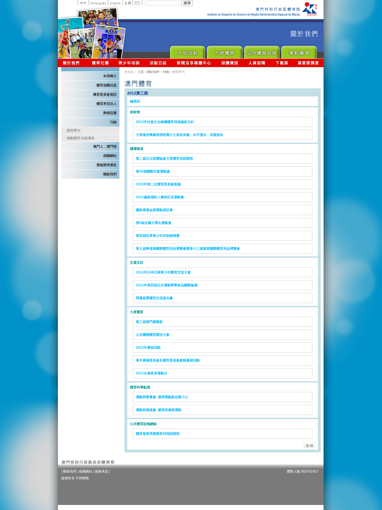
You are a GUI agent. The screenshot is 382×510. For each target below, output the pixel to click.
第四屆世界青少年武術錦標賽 (158, 236)
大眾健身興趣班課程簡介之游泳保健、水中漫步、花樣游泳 (179, 135)
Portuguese (98, 2)
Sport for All (224, 50)
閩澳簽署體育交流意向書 (154, 298)
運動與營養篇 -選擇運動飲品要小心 (162, 397)
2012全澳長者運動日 (151, 373)
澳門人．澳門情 (105, 146)
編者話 (135, 101)
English (115, 2)
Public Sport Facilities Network (261, 50)
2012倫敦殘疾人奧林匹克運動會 (160, 197)
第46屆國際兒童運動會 (153, 171)
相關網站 (110, 156)
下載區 (282, 62)
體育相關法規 (106, 85)
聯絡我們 (110, 174)
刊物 (113, 122)
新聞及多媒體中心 (194, 62)
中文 (83, 2)
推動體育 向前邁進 (81, 138)
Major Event (187, 50)
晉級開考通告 (106, 165)
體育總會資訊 (100, 62)
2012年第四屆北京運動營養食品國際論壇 (166, 285)
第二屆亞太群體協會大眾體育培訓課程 (164, 158)
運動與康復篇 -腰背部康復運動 (158, 410)
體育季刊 (73, 131)
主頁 (127, 2)
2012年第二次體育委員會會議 (158, 184)
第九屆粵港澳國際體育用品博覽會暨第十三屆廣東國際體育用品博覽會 (188, 249)
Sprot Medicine (298, 50)
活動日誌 (158, 62)
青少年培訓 (129, 62)
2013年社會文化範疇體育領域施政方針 (165, 122)
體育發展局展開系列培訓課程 (158, 434)
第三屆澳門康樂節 (149, 322)
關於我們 (72, 62)
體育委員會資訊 (105, 94)
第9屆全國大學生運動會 (153, 223)
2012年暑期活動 (148, 348)
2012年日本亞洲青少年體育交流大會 (163, 272)
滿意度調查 (308, 62)
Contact (137, 2)
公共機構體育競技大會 (152, 335)
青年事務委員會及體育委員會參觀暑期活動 (168, 360)
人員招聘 (257, 62)
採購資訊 (229, 62)
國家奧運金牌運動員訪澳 (154, 210)
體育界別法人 (106, 104)
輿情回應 (110, 113)
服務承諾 (101, 471)
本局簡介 (110, 76)
